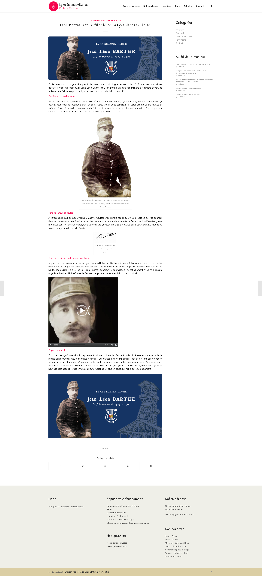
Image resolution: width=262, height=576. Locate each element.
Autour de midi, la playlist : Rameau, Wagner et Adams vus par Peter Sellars (194, 81)
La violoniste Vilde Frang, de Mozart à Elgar (193, 64)
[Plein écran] (116, 345)
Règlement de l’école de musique (123, 506)
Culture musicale (97, 20)
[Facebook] (211, 6)
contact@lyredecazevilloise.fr (179, 514)
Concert (180, 33)
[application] (83, 312)
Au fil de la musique (191, 57)
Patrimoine (109, 20)
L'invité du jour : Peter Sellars (188, 95)
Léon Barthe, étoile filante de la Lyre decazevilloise (105, 25)
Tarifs (109, 509)
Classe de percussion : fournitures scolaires (128, 523)
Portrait (117, 20)
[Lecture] (51, 345)
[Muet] (112, 345)
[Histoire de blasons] (260, 288)
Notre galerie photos (117, 543)
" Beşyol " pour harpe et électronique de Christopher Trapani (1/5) (192, 72)
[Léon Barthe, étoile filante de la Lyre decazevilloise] (105, 58)
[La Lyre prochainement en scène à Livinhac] (2, 288)
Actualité (180, 30)
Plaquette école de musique (120, 519)
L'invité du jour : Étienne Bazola (188, 88)
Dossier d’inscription (116, 512)
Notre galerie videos (116, 546)
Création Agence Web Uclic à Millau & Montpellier (87, 572)
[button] (83, 312)
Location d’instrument (117, 516)
